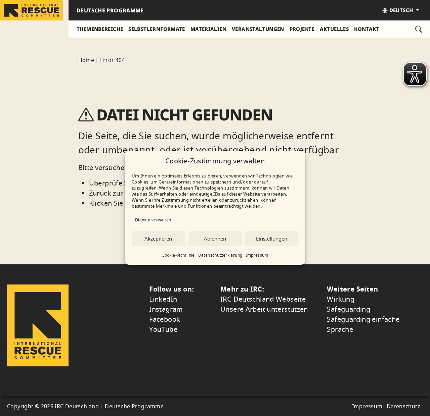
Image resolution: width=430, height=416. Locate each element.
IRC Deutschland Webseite (263, 299)
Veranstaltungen (258, 28)
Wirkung (340, 299)
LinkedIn (163, 299)
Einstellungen (271, 239)
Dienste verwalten (153, 220)
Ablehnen (215, 239)
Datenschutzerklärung (220, 255)
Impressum (257, 255)
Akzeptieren (158, 239)
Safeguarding (348, 309)
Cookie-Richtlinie (178, 255)
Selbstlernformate (156, 28)
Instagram (166, 309)
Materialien (208, 28)
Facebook (164, 319)
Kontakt (366, 28)
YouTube (163, 329)
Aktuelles (334, 28)
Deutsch (401, 10)
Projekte (302, 28)
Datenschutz (403, 407)
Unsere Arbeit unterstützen (264, 309)
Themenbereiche (100, 28)
